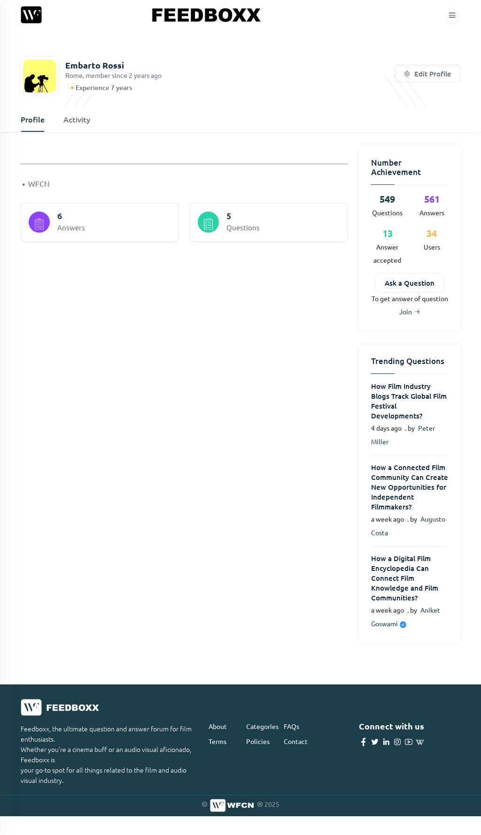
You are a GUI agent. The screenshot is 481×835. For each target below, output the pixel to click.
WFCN (39, 183)
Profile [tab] (33, 119)
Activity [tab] (76, 119)
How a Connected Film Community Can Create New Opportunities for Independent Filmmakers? (409, 487)
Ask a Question (409, 283)
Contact (296, 741)
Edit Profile (431, 73)
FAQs (291, 726)
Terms (217, 741)
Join (405, 311)
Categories (262, 726)
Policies (258, 741)
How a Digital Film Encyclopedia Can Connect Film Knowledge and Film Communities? (404, 578)
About (218, 726)
